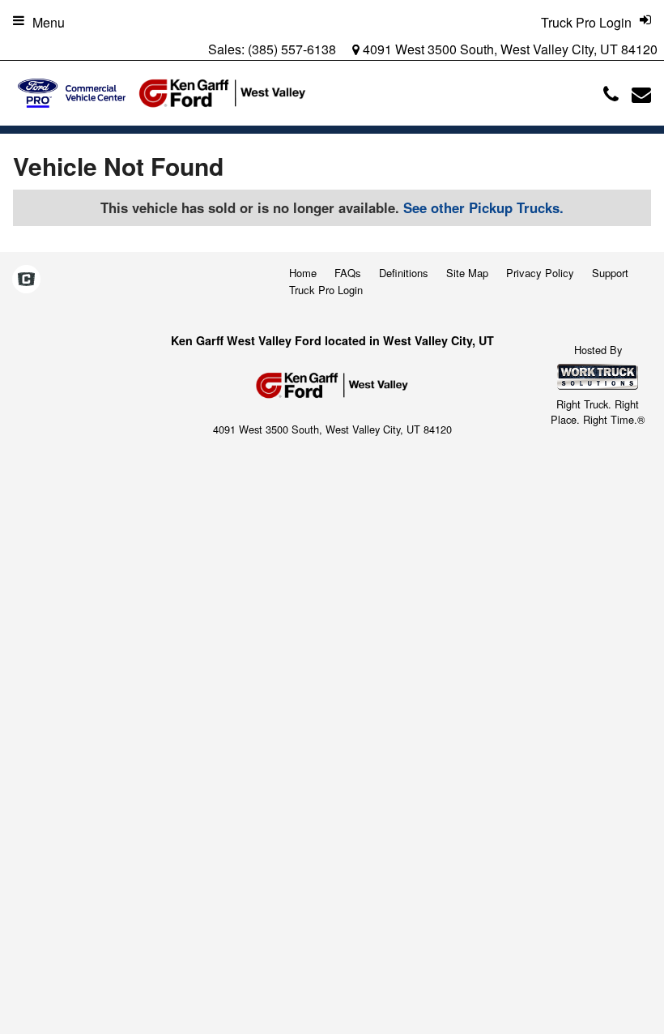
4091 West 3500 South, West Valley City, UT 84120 (509, 49)
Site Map (467, 272)
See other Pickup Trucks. (483, 207)
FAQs (347, 272)
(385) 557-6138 (292, 49)
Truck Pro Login (326, 289)
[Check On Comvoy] (26, 279)
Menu (48, 22)
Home (303, 272)
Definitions (403, 272)
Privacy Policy (540, 272)
